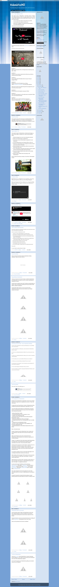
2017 (38, 78)
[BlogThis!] (28, 112)
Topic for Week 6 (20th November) (17, 227)
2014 (38, 82)
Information (16, 506)
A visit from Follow (41, 92)
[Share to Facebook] (30, 112)
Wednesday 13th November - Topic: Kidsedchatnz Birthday (22, 343)
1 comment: (24, 112)
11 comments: (25, 338)
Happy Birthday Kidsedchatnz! (17, 277)
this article (17, 556)
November (40, 86)
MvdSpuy (39, 38)
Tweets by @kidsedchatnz (41, 46)
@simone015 (14, 467)
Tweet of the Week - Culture (42, 93)
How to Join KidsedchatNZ (18, 10)
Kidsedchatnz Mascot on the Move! (18, 510)
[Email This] (27, 172)
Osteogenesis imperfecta (18, 84)
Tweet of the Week (19, 223)
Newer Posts (14, 579)
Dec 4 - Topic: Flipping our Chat (17, 13)
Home (12, 10)
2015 (38, 81)
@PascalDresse (14, 465)
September (40, 111)
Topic (15, 381)
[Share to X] (29, 112)
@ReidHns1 (25, 465)
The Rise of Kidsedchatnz (16, 554)
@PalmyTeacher (17, 468)
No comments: (23, 172)
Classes (15, 339)
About (24, 10)
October (40, 110)
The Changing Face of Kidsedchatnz (18, 398)
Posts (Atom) (18, 581)
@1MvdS (25, 466)
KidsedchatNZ (17, 5)
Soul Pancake (26, 45)
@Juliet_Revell (24, 467)
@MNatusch (14, 466)
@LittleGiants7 (16, 519)
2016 (38, 79)
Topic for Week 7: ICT (15, 131)
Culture (15, 223)
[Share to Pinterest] (30, 172)
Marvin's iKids (22, 100)
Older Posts (32, 579)
